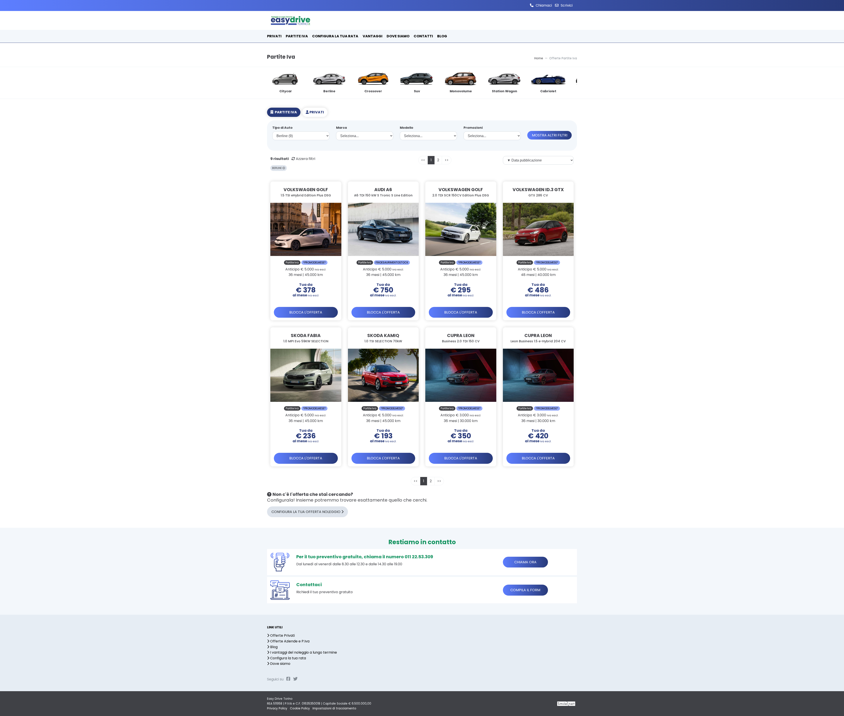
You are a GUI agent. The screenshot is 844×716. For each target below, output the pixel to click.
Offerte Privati (282, 635)
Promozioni (473, 128)
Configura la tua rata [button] (335, 36)
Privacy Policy (277, 708)
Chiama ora (525, 562)
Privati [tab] (316, 112)
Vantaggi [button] (372, 36)
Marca (341, 128)
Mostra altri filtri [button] (549, 135)
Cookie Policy (300, 708)
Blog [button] (442, 36)
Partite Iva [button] (297, 36)
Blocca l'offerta (305, 312)
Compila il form (525, 590)
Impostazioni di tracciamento (334, 708)
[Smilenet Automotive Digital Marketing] (566, 703)
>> (447, 160)
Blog (273, 646)
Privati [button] (274, 36)
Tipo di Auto (282, 128)
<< (423, 160)
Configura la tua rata (287, 658)
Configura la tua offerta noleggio (306, 511)
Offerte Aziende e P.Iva (289, 641)
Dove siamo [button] (398, 36)
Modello (406, 128)
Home (538, 58)
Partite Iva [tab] (285, 112)
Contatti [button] (423, 36)
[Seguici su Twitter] (295, 679)
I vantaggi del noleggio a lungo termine (303, 652)
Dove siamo (279, 663)
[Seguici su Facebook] (288, 679)
